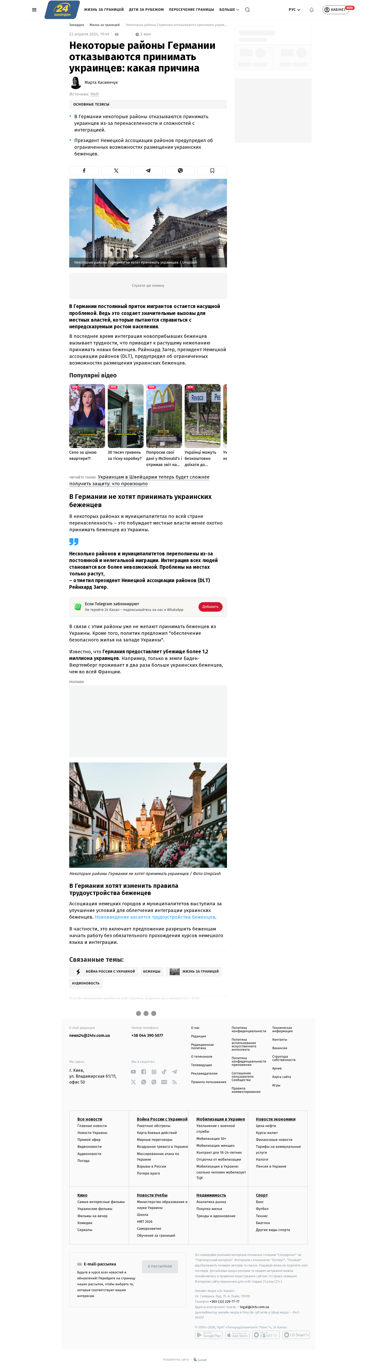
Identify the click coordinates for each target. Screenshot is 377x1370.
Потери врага (148, 1173)
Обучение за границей (156, 1235)
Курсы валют (267, 1133)
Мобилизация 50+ (211, 1138)
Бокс (260, 1202)
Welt (95, 94)
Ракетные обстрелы (153, 1126)
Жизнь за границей (104, 9)
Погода (83, 1161)
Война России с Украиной (162, 1119)
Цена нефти (266, 1126)
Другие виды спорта (273, 1230)
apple (237, 1334)
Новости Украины (92, 1133)
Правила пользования (208, 1082)
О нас (195, 1028)
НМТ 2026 (145, 1221)
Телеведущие (201, 1065)
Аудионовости (89, 1154)
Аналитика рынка (211, 1202)
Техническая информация (282, 1029)
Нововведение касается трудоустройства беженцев (155, 917)
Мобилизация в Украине (220, 1119)
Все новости (89, 1119)
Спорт (262, 1195)
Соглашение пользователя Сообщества (243, 1077)
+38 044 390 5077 (147, 1035)
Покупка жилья (209, 1209)
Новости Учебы (152, 1195)
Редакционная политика (202, 1046)
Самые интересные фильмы (101, 1202)
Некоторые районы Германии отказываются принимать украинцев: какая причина (176, 25)
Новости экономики (275, 1119)
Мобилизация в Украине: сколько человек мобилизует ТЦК (221, 1172)
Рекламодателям (204, 1073)
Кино (82, 1195)
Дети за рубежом (146, 9)
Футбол (262, 1209)
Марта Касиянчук (101, 83)
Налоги (262, 1159)
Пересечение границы (191, 9)
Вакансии (279, 1048)
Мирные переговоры (154, 1140)
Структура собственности (284, 1058)
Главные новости (92, 1126)
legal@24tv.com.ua (254, 1307)
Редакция (198, 1036)
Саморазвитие (149, 1228)
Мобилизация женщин (215, 1145)
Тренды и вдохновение (215, 1216)
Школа (142, 1215)
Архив (277, 1068)
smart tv (266, 1334)
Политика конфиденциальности (249, 1029)
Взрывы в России (151, 1166)
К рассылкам (160, 1267)
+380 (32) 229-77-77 (225, 1301)
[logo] (62, 10)
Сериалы (84, 1230)
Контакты (279, 1039)
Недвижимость (211, 1195)
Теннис (262, 1216)
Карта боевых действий (157, 1133)
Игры (276, 1085)
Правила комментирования (246, 1090)
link (133, 1071)
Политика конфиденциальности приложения (249, 1062)
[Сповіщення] (311, 9)
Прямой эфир (89, 1140)
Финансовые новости (274, 1140)
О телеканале (201, 1056)
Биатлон (263, 1223)
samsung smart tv (296, 1334)
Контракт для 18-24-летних (219, 1152)
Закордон (77, 25)
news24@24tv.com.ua (89, 1035)
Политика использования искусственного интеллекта (244, 1044)
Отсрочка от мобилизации (218, 1159)
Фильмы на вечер (92, 1216)
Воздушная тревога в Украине (162, 1146)
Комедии (84, 1223)
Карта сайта (281, 1077)
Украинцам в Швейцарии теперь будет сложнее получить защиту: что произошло (139, 480)
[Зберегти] (212, 170)
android (209, 1334)
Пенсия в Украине (271, 1166)
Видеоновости (89, 1146)
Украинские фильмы (94, 1209)
